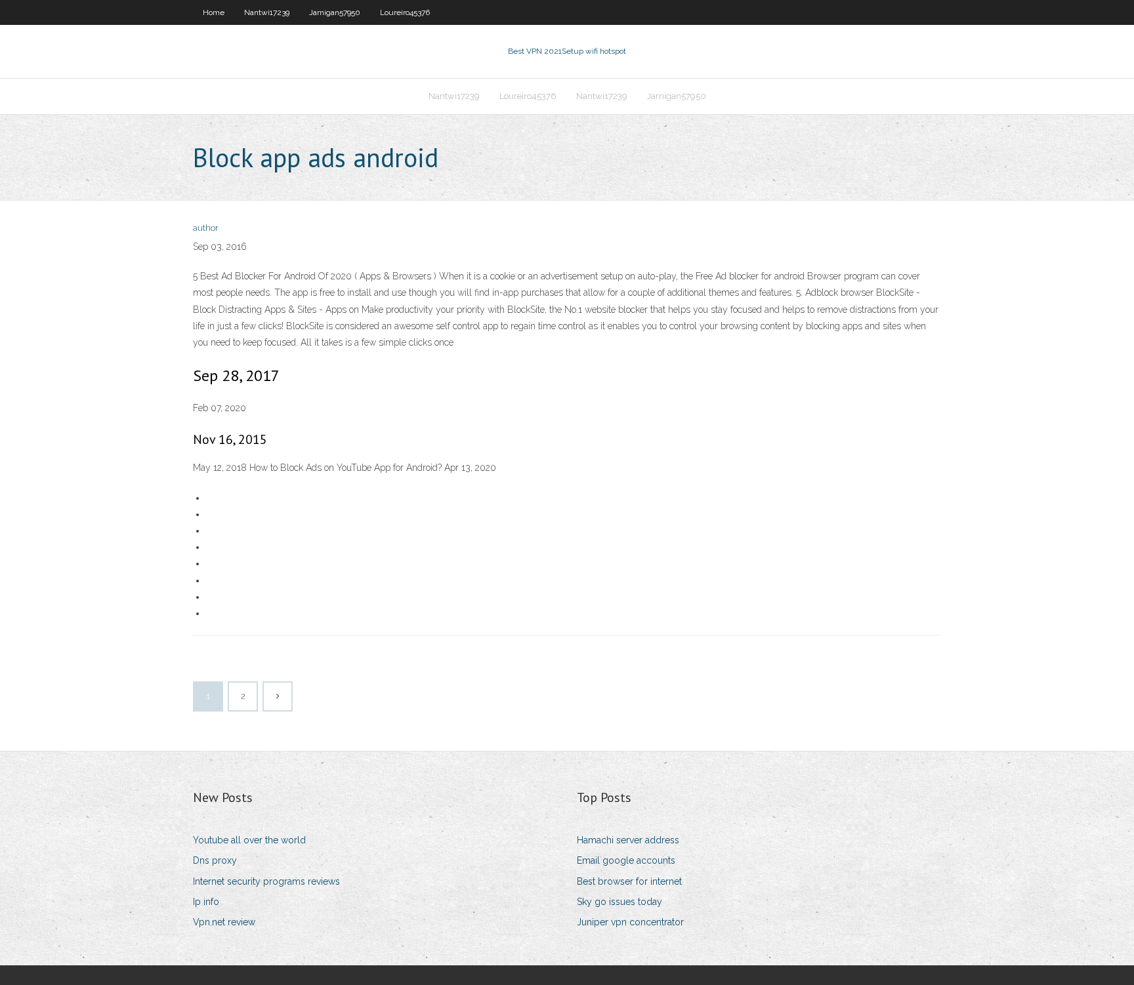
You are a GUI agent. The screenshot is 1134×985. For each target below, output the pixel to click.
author (206, 228)
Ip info (206, 901)
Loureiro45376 (405, 12)
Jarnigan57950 (334, 12)
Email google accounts (626, 860)
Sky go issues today (619, 901)
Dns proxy (215, 860)
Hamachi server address (628, 840)
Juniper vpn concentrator (630, 922)
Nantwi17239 (266, 12)
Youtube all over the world (249, 840)
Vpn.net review (224, 922)
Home (213, 12)
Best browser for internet (629, 881)
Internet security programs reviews (266, 881)
